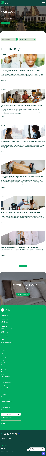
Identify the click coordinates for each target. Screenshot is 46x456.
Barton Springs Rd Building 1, (7, 330)
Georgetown (3, 371)
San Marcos (3, 374)
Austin (2, 364)
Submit (18, 414)
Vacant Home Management (6, 399)
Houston (3, 350)
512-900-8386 (5, 334)
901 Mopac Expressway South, (7, 328)
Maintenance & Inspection (6, 392)
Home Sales (3, 394)
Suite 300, (3, 331)
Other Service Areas (5, 376)
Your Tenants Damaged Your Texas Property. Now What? (19, 247)
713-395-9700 (5, 321)
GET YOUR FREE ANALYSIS (23, 294)
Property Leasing (4, 384)
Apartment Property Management (8, 396)
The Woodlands (4, 357)
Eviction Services (4, 389)
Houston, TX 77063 (5, 319)
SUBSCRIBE (5, 23)
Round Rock (3, 369)
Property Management (5, 382)
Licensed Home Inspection (6, 401)
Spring (2, 360)
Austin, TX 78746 (4, 332)
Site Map (2, 452)
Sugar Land (3, 362)
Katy (2, 352)
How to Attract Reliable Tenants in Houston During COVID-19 (21, 212)
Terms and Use (12, 452)
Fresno (2, 355)
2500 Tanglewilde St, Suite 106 (7, 317)
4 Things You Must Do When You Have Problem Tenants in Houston (23, 141)
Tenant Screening (4, 387)
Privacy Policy (7, 452)
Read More (3, 80)
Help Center (3, 426)
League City (3, 367)
